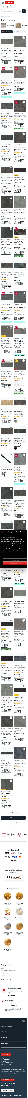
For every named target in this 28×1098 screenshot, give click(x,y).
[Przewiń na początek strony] (23, 1020)
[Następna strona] (19, 822)
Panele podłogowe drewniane (8, 970)
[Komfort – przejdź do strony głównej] (6, 1054)
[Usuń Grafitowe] (14, 31)
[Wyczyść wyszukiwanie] (20, 11)
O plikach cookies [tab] (21, 532)
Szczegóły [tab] (11, 532)
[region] (13, 835)
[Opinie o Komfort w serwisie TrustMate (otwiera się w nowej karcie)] (13, 877)
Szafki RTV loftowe (5, 975)
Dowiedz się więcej (18, 552)
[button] (3, 7)
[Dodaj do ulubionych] (11, 37)
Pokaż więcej (13, 818)
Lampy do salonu (5, 973)
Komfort (3, 16)
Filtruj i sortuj (8, 31)
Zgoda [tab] (3, 532)
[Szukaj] (24, 11)
